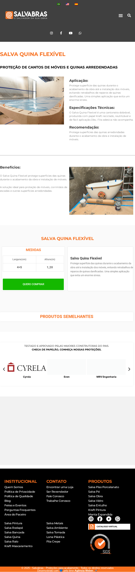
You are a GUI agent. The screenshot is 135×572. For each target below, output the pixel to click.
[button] (120, 15)
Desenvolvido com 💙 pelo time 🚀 (67, 570)
